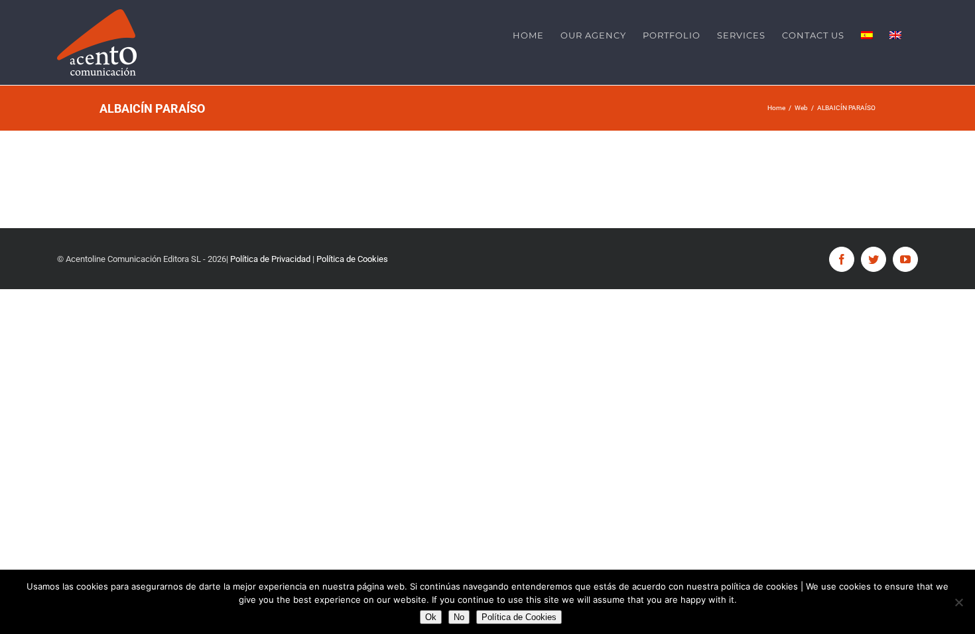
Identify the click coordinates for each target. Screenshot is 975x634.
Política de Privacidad (271, 259)
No (459, 617)
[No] (958, 602)
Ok (430, 617)
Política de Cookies (352, 259)
